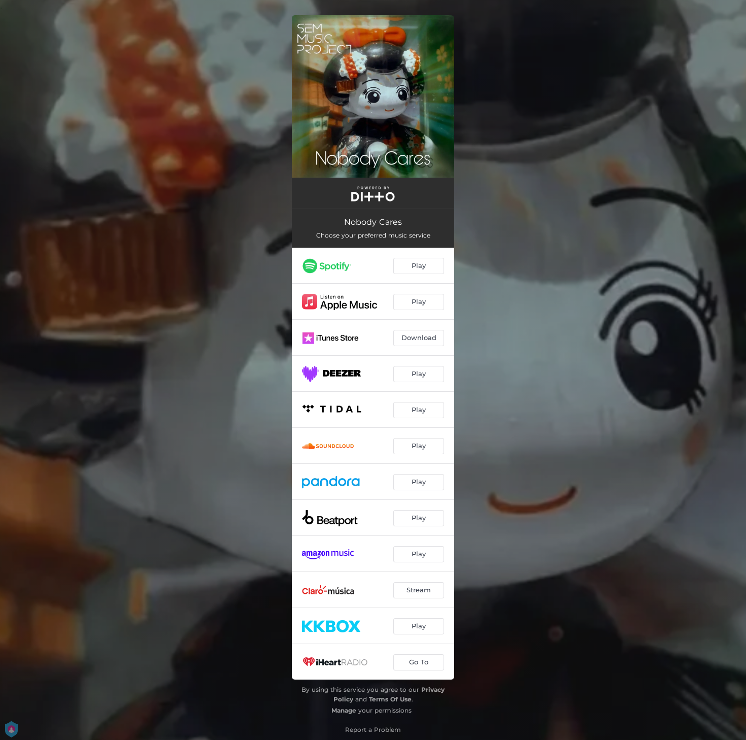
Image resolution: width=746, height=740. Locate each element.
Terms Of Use (390, 699)
